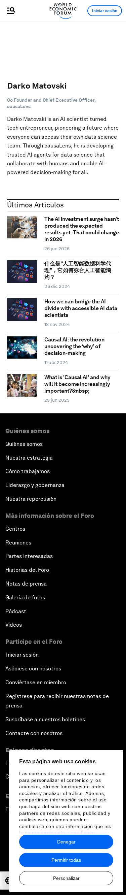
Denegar (66, 841)
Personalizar (66, 878)
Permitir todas (66, 860)
